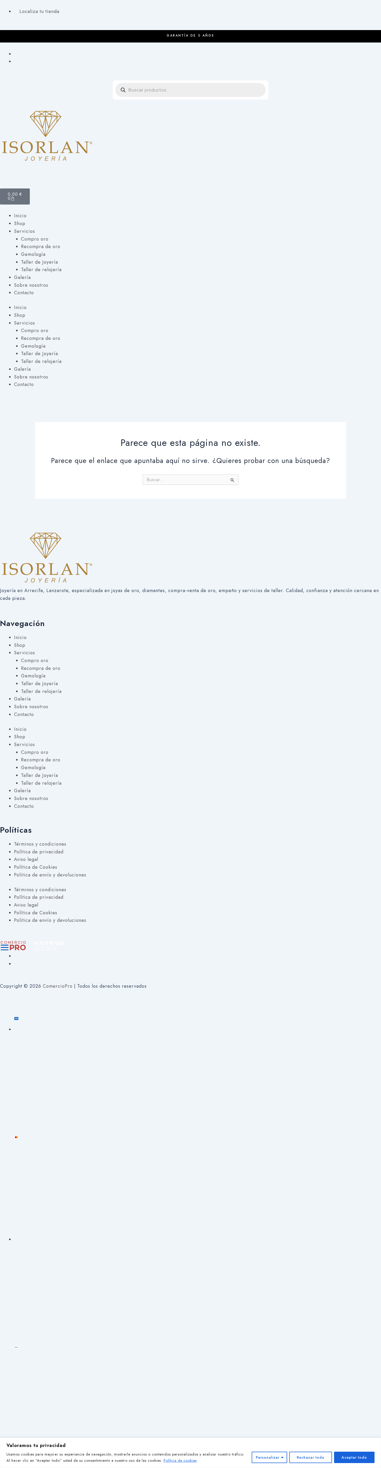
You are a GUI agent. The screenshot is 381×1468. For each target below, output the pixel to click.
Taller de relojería (41, 269)
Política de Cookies (35, 867)
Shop (19, 223)
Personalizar (267, 1457)
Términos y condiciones (40, 844)
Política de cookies (180, 1460)
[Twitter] (16, 963)
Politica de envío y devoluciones (50, 875)
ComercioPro (58, 986)
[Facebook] (16, 54)
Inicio (20, 215)
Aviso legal (26, 859)
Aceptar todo (354, 1457)
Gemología (33, 254)
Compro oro (34, 239)
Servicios (24, 231)
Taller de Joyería (39, 262)
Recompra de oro (40, 246)
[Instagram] (16, 61)
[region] (190, 1453)
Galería (22, 277)
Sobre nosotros (31, 285)
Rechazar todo (310, 1457)
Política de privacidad (39, 851)
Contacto (24, 292)
